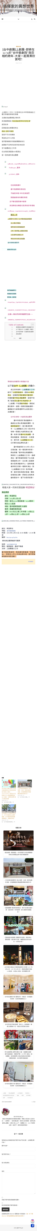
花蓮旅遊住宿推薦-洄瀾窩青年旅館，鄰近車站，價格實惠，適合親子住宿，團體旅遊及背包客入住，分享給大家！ (18, 939)
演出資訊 (18, 334)
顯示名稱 (5, 1145)
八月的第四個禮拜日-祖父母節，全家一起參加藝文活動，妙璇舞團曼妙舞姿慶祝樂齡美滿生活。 (24, 791)
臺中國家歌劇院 (11, 531)
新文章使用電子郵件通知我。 (10, 1205)
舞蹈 (23, 1095)
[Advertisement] (18, 85)
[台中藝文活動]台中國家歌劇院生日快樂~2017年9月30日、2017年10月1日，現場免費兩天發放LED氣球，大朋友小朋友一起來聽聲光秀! (19, 969)
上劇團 (4, 1093)
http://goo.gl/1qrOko (12, 537)
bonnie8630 (8, 1102)
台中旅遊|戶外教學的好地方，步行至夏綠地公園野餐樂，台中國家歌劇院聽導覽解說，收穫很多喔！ (9, 815)
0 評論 (33, 1102)
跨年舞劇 (28, 1095)
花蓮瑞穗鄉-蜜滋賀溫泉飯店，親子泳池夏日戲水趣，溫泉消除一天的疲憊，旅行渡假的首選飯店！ (18, 910)
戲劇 (18, 1095)
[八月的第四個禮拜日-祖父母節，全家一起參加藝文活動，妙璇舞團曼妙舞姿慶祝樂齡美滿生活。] (25, 784)
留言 (3, 1171)
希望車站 (27, 1093)
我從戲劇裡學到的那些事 (8, 1095)
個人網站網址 (5, 1162)
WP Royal (20, 1228)
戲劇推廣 (18, 46)
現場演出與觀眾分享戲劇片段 (25, 327)
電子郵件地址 (6, 1154)
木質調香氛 (30, 561)
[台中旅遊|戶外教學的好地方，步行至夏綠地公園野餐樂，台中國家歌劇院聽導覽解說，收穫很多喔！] (9, 808)
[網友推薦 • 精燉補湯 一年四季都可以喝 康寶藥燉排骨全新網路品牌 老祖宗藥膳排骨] (18, 840)
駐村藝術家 (10, 1098)
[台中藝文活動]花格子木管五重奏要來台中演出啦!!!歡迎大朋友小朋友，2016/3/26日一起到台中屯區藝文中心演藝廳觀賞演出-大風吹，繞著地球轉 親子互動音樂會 (9, 793)
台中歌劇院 (20, 1093)
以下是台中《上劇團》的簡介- (25, 329)
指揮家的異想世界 (18, 6)
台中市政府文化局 (12, 544)
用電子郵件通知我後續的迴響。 (11, 1200)
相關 (20, 338)
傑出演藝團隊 (12, 1093)
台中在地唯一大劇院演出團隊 (25, 331)
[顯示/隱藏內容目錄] (31, 324)
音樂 (4, 1098)
